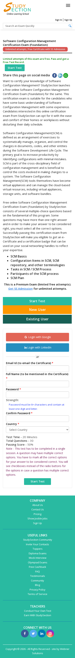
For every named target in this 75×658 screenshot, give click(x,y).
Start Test (15, 68)
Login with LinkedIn (39, 347)
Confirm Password (19, 413)
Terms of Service (37, 594)
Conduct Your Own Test (37, 611)
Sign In (58, 20)
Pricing (37, 514)
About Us (37, 505)
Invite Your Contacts (37, 544)
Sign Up (68, 20)
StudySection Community (37, 539)
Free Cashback (37, 567)
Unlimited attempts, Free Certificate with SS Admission (35, 49)
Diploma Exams (38, 553)
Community (37, 580)
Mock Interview (37, 558)
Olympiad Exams (37, 562)
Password (13, 389)
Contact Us (37, 509)
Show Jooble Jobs (38, 518)
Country (12, 424)
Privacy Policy (37, 589)
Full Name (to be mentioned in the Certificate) (37, 376)
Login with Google (39, 337)
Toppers (37, 548)
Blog (37, 585)
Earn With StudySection (37, 615)
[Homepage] (17, 8)
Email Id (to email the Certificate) (29, 363)
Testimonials (37, 576)
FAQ (37, 571)
